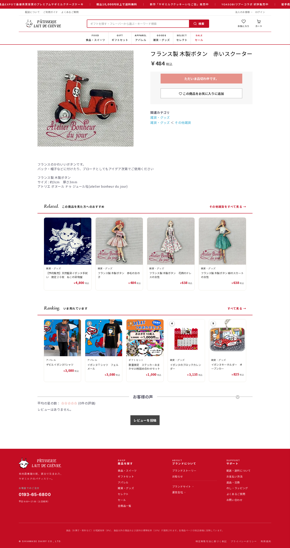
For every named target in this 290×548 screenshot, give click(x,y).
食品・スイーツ (127, 470)
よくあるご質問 (70, 12)
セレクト (123, 494)
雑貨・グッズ (160, 117)
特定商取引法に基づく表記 (211, 541)
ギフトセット (126, 476)
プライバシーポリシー (244, 541)
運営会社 (177, 492)
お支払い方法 (234, 476)
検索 (201, 24)
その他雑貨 (183, 122)
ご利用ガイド (50, 12)
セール (122, 500)
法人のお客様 (242, 12)
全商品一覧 (124, 506)
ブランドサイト (181, 486)
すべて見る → (236, 308)
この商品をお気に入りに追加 (203, 93)
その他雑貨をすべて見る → (227, 207)
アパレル (123, 482)
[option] (89, 99)
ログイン (260, 12)
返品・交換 (233, 482)
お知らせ (177, 476)
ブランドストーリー (184, 470)
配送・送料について (238, 470)
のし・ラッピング (237, 488)
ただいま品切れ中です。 (201, 78)
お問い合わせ (234, 500)
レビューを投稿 (145, 420)
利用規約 (266, 541)
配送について (32, 12)
